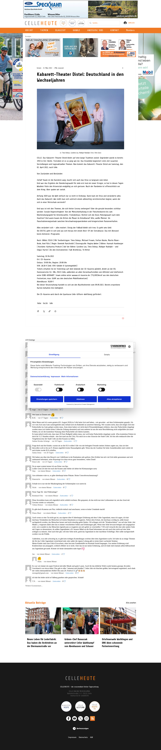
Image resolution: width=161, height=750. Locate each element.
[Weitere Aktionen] (122, 68)
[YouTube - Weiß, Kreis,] (74, 718)
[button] (77, 30)
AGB (91, 737)
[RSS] (92, 718)
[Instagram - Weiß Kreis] (86, 718)
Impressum (72, 737)
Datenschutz (83, 737)
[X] (80, 718)
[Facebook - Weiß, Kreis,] (68, 718)
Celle (51, 303)
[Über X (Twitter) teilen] (44, 311)
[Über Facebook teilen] (38, 311)
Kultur (39, 303)
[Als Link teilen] (49, 311)
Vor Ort (45, 303)
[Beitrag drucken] (55, 311)
